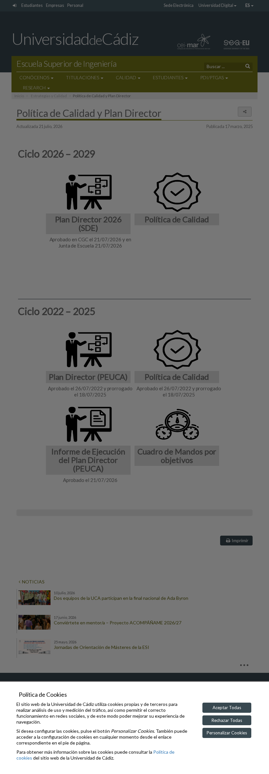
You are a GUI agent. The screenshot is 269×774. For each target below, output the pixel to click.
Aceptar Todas (227, 707)
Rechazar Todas (227, 720)
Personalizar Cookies (227, 732)
